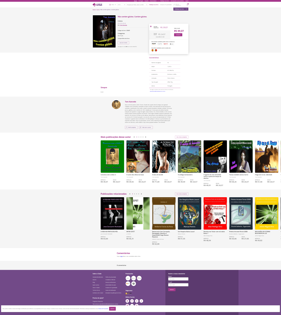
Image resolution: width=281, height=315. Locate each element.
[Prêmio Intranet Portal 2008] (241, 213)
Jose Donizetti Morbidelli (106, 234)
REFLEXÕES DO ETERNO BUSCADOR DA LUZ (262, 232)
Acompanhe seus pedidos (177, 1)
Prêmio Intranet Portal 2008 (238, 232)
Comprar (178, 34)
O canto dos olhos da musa (135, 175)
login (121, 256)
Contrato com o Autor (98, 293)
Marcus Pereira (181, 234)
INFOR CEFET (130, 232)
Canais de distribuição (110, 290)
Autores (94, 279)
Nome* (170, 276)
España (146, 1)
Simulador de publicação (113, 293)
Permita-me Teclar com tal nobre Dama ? (214, 232)
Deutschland (153, 1)
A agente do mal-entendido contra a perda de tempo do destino (212, 176)
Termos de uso (96, 290)
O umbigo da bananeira (185, 175)
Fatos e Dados (96, 287)
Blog (94, 282)
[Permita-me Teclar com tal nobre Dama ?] (215, 213)
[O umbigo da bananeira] (189, 156)
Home (94, 9)
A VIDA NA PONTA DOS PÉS (109, 232)
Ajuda (187, 1)
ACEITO (112, 308)
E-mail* (170, 282)
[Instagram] (136, 301)
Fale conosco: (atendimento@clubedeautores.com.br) (105, 304)
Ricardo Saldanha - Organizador (236, 234)
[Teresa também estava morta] (241, 156)
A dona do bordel (157, 175)
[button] (134, 137)
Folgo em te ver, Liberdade (263, 175)
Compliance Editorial (110, 279)
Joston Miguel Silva (259, 235)
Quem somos (96, 285)
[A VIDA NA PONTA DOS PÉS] (112, 213)
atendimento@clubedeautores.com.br (157, 91)
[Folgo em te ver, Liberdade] (266, 156)
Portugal (141, 1)
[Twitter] (127, 301)
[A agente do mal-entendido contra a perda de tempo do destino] (215, 156)
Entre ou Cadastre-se (178, 5)
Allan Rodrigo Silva (208, 235)
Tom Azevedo (123, 25)
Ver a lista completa (182, 137)
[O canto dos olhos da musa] (138, 156)
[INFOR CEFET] (138, 213)
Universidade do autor (110, 285)
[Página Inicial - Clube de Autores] (97, 5)
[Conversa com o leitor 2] (112, 156)
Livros (98, 9)
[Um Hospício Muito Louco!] (189, 213)
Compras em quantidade (166, 4)
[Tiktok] (141, 301)
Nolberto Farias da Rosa (158, 239)
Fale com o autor (146, 127)
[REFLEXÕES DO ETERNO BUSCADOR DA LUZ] (266, 213)
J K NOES (128, 234)
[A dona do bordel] (163, 156)
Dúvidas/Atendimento (98, 277)
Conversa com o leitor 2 (108, 175)
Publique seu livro (164, 1)
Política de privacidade (110, 277)
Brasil (135, 1)
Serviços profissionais (110, 282)
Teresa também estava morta (238, 175)
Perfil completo (132, 127)
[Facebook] (132, 301)
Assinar (172, 289)
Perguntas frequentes (98, 301)
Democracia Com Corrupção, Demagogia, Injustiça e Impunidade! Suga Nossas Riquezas (161, 234)
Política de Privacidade (103, 308)
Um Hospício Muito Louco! (186, 232)
